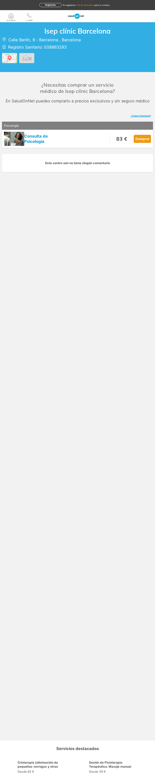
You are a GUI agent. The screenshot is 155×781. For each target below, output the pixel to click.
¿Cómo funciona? (141, 115)
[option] (42, 768)
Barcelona (48, 39)
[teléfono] (29, 16)
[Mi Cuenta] (11, 16)
